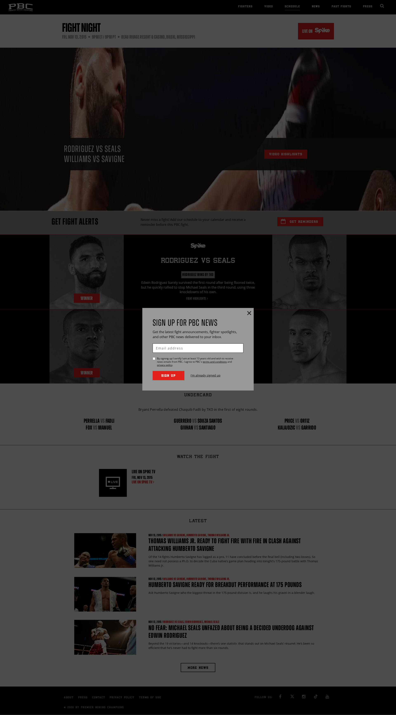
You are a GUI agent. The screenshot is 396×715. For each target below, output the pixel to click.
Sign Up (168, 376)
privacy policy (164, 365)
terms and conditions (215, 361)
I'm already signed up (205, 375)
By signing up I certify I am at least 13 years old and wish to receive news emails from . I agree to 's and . (195, 362)
